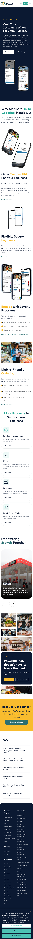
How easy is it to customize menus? (13, 777)
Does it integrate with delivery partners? (13, 768)
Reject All (16, 930)
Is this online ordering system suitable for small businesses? (14, 760)
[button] (5, 604)
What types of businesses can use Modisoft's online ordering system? (14, 750)
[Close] (31, 911)
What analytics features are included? (12, 795)
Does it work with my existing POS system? (13, 786)
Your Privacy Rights (16, 925)
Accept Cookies (16, 935)
